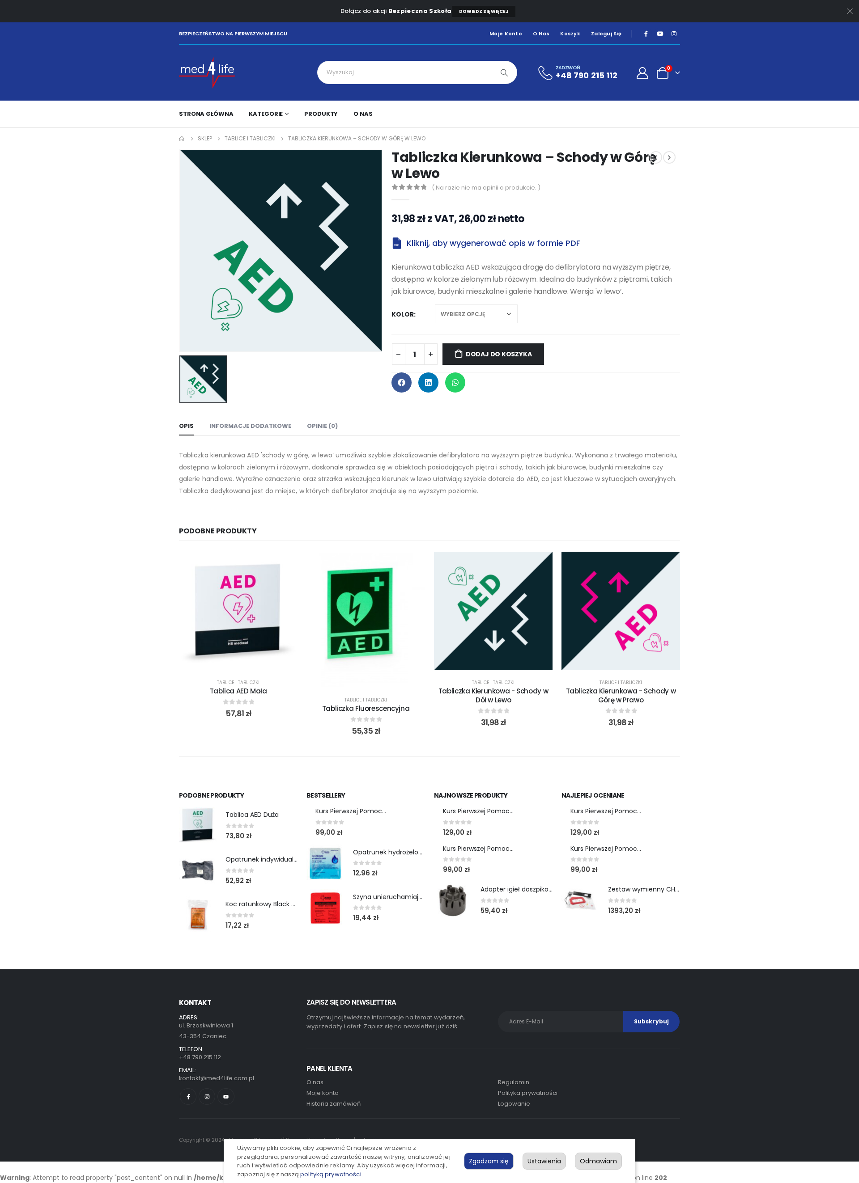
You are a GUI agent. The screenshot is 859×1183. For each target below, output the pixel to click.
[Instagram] (674, 33)
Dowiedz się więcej (484, 11)
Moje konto (505, 33)
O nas (541, 33)
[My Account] (643, 73)
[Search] (504, 72)
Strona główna (206, 114)
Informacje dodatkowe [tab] (250, 426)
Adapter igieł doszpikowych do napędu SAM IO (552, 889)
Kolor (402, 314)
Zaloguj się (606, 33)
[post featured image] (198, 826)
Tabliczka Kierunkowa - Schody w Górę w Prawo (621, 695)
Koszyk (570, 33)
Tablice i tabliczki (238, 682)
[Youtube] (660, 33)
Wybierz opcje (245, 661)
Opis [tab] (186, 426)
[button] (401, 382)
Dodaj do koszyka (499, 354)
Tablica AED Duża (252, 814)
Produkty (321, 114)
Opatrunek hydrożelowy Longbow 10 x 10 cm (421, 852)
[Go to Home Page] (182, 138)
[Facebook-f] (188, 1096)
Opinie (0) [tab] (322, 426)
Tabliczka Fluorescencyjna (366, 708)
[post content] (238, 611)
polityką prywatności (330, 1174)
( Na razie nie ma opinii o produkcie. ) (486, 187)
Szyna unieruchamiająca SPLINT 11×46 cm (417, 896)
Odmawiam (598, 1161)
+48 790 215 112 (200, 1057)
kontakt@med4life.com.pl (216, 1078)
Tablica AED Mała (238, 691)
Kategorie (266, 114)
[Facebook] (646, 33)
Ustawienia (544, 1161)
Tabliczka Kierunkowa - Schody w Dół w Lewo (493, 695)
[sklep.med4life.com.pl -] (207, 73)
